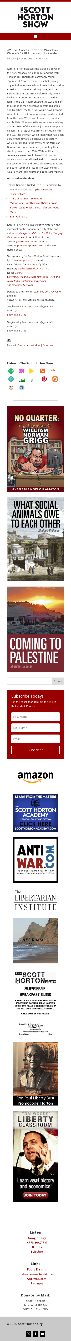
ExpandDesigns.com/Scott (33, 276)
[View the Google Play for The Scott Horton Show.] (32, 371)
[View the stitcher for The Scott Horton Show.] (53, 370)
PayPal (54, 291)
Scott (13, 58)
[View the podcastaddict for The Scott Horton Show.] (55, 379)
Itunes (37, 1247)
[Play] (9, 341)
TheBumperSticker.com (33, 281)
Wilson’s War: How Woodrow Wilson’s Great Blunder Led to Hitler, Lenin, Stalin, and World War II (34, 207)
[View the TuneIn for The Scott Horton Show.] (11, 379)
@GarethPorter (24, 241)
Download (48, 345)
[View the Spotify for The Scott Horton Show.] (11, 371)
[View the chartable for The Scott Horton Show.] (22, 388)
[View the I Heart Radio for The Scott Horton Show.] (33, 380)
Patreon (44, 291)
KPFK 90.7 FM (37, 1242)
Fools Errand (37, 1269)
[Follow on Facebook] (35, 1334)
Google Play (37, 1238)
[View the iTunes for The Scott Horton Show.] (21, 371)
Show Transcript (16, 330)
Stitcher (37, 1251)
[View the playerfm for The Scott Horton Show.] (44, 379)
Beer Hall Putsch (18, 216)
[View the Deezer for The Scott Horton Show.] (22, 380)
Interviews (42, 58)
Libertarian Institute (37, 1274)
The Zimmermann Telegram (25, 198)
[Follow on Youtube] (42, 1334)
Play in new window (28, 345)
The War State (30, 264)
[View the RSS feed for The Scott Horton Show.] (42, 371)
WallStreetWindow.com (30, 268)
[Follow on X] (28, 1334)
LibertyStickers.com (22, 285)
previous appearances (30, 245)
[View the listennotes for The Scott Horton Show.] (11, 388)
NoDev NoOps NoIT (21, 260)
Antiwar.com (37, 1279)
